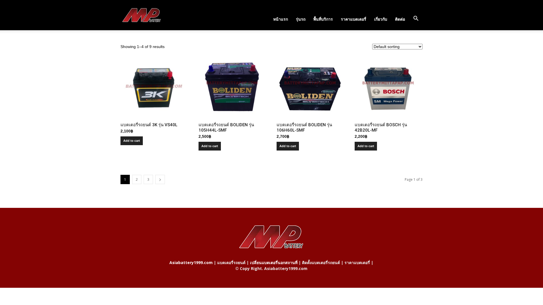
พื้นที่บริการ (323, 19)
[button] (416, 18)
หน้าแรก (280, 19)
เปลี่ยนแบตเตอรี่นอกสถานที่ (274, 262)
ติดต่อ (400, 19)
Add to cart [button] (131, 140)
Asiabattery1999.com (191, 262)
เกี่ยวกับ (380, 19)
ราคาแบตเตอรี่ (353, 19)
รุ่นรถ (300, 19)
